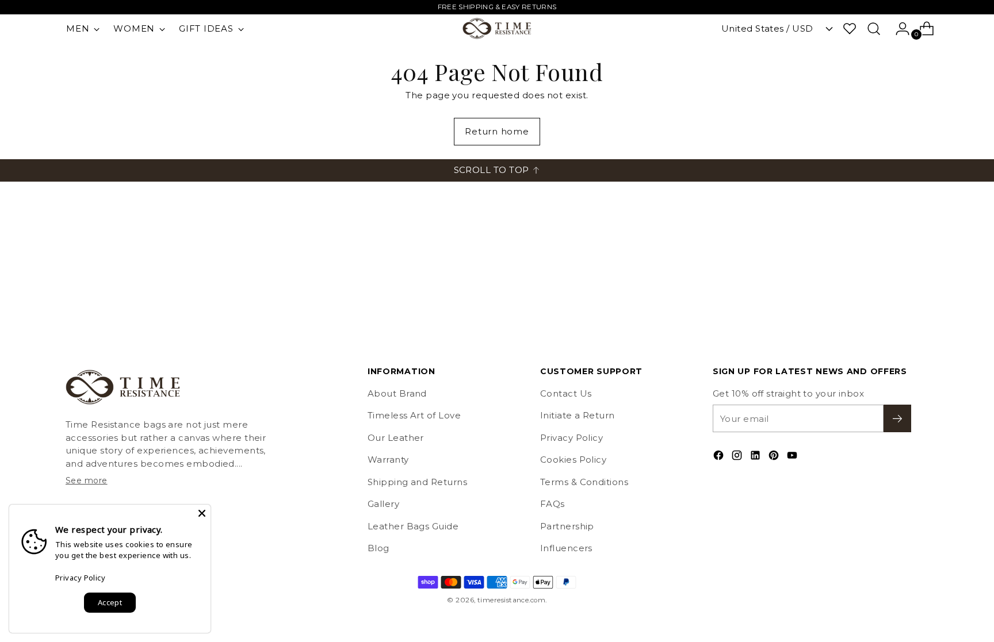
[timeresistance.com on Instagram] (738, 457)
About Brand (397, 393)
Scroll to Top (491, 169)
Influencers (566, 548)
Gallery (383, 503)
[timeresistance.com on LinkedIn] (756, 457)
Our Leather (396, 437)
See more (87, 480)
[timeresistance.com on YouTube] (793, 457)
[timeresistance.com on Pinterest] (775, 457)
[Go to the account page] (897, 28)
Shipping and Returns (417, 481)
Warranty (388, 459)
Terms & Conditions (584, 481)
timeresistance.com (511, 600)
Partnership (567, 526)
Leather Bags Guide (413, 526)
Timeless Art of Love (414, 415)
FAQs (552, 503)
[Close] (202, 513)
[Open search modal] (873, 28)
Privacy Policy (571, 437)
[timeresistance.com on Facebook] (720, 457)
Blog (378, 548)
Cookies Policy (573, 459)
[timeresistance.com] (497, 28)
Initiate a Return (577, 415)
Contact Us (566, 393)
